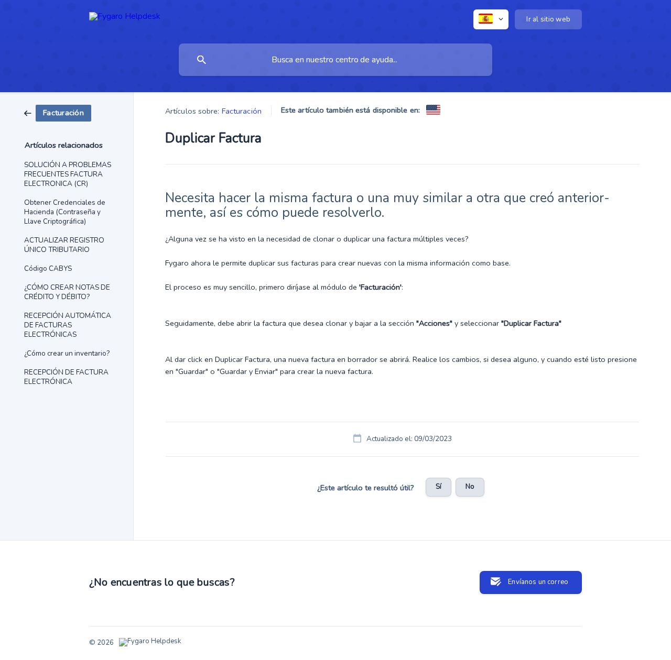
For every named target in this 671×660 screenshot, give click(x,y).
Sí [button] (438, 486)
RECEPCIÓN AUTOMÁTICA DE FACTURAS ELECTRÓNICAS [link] (67, 325)
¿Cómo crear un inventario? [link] (67, 353)
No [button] (470, 486)
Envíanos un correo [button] (538, 582)
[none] (124, 18)
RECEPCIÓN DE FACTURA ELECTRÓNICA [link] (66, 377)
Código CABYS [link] (48, 268)
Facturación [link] (242, 111)
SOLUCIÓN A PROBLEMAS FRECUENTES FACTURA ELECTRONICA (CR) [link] (67, 174)
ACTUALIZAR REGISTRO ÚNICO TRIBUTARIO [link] (64, 245)
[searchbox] (335, 59)
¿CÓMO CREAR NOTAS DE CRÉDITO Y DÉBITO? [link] (67, 292)
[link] (57, 112)
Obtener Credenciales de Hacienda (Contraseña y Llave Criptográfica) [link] (64, 211)
